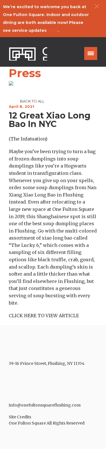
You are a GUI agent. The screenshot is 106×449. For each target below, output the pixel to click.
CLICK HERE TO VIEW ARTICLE (44, 315)
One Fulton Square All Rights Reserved (47, 423)
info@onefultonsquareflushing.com (45, 405)
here (53, 30)
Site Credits (20, 416)
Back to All (32, 101)
